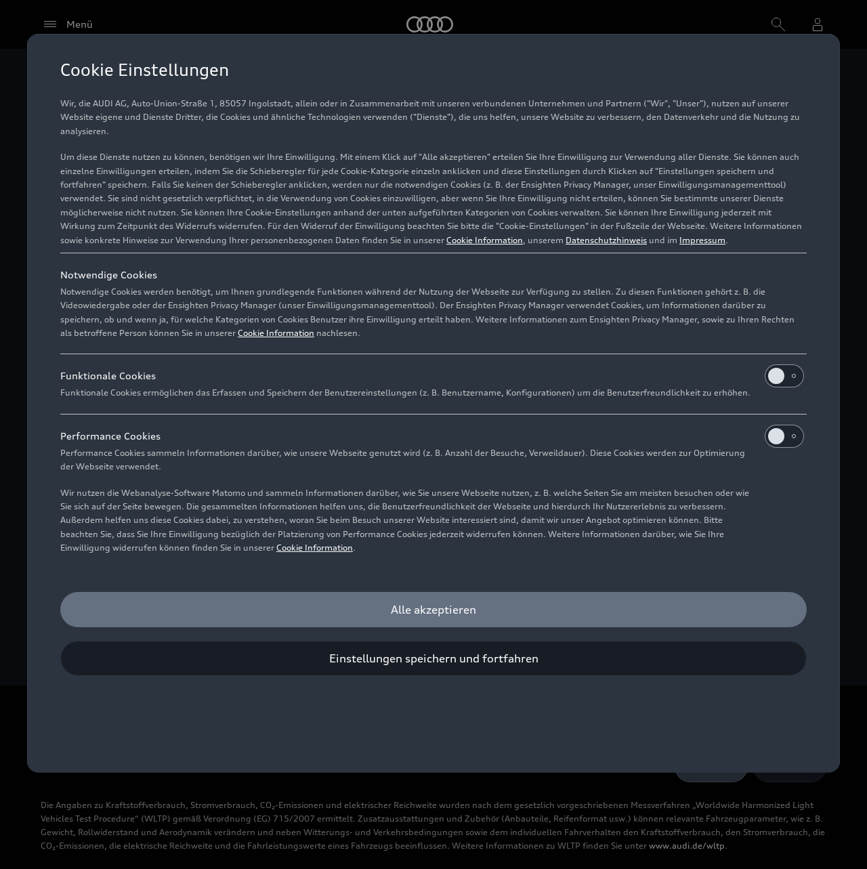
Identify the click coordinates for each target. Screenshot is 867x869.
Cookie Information (484, 240)
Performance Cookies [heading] (110, 436)
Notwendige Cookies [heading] (108, 274)
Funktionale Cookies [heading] (108, 375)
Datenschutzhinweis (606, 240)
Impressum (702, 240)
